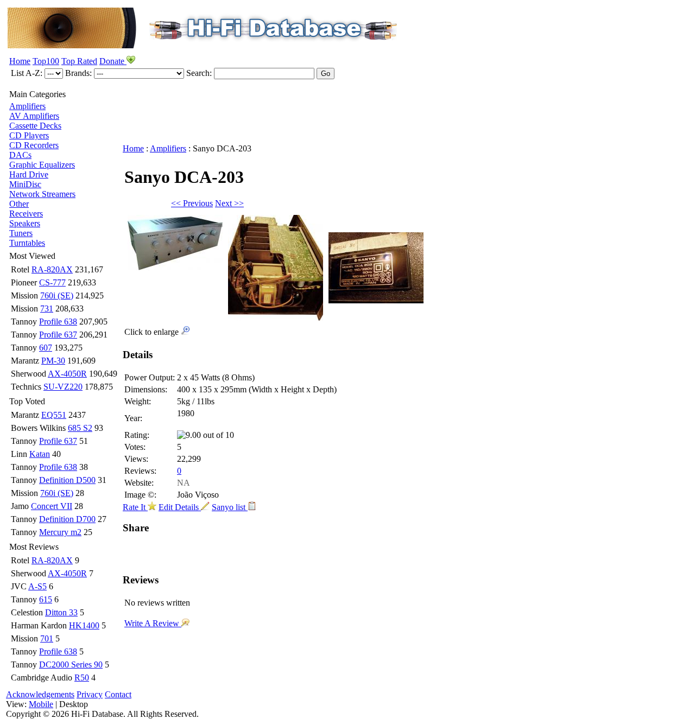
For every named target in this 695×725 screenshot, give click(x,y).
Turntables (27, 242)
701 (46, 638)
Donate (113, 61)
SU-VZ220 (63, 386)
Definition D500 (67, 480)
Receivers (26, 213)
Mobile (41, 704)
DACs (20, 155)
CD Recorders (34, 145)
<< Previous (192, 203)
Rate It (135, 507)
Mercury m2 (60, 532)
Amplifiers (27, 106)
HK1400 (84, 625)
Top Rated (79, 61)
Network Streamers (42, 194)
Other (19, 203)
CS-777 (52, 282)
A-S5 (37, 586)
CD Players (29, 135)
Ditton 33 (61, 612)
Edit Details (180, 507)
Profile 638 (58, 321)
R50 (81, 677)
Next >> (229, 203)
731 (46, 308)
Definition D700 (67, 519)
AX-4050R (67, 373)
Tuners (21, 233)
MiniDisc (25, 184)
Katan (39, 454)
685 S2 (80, 428)
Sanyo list (230, 507)
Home (19, 61)
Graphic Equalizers (42, 164)
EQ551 (53, 414)
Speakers (24, 223)
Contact (118, 694)
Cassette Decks (35, 125)
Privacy (90, 694)
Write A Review (152, 623)
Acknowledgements (40, 694)
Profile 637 (58, 334)
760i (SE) (56, 295)
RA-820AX (52, 269)
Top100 (46, 61)
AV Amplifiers (34, 115)
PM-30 (53, 360)
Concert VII (51, 506)
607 (45, 347)
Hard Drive (28, 174)
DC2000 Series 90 (71, 664)
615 (45, 599)
